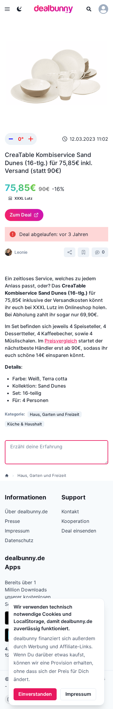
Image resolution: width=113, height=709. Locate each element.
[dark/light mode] (19, 9)
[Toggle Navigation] (7, 9)
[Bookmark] (83, 252)
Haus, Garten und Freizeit (41, 475)
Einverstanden (35, 694)
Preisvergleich (61, 341)
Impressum (78, 694)
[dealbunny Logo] (55, 9)
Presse (12, 521)
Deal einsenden (78, 531)
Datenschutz (19, 540)
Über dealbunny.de (26, 511)
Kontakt (70, 511)
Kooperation (75, 521)
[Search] (89, 9)
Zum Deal (20, 215)
